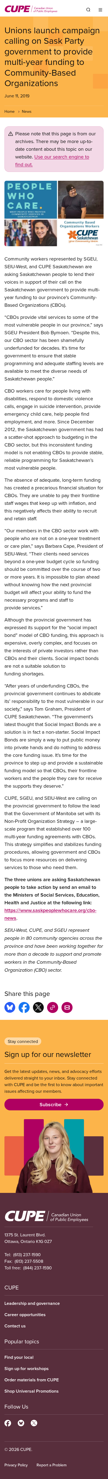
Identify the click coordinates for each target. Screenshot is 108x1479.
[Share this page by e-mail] (67, 1008)
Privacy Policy (16, 1465)
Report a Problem (51, 1465)
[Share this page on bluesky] (9, 1008)
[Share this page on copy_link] (52, 1008)
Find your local (19, 1357)
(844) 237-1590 (37, 1268)
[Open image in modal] (54, 213)
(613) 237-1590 (27, 1254)
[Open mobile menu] (100, 9)
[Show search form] (88, 9)
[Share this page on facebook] (24, 1008)
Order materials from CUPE (31, 1380)
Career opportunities (25, 1314)
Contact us (15, 1326)
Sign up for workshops (26, 1368)
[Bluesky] (21, 1422)
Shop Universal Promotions (31, 1391)
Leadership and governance (32, 1303)
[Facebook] (7, 1422)
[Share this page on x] (38, 1008)
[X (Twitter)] (34, 1422)
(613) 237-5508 (29, 1261)
